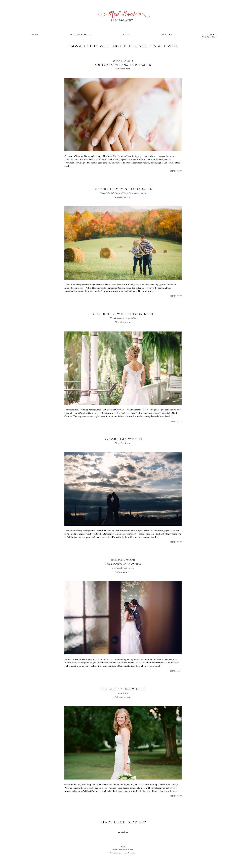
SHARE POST (176, 171)
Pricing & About (81, 34)
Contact (208, 34)
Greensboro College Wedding (123, 691)
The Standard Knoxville (123, 564)
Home (35, 34)
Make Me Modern (130, 853)
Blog (126, 34)
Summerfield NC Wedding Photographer (123, 316)
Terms (123, 846)
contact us (123, 831)
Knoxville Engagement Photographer (123, 191)
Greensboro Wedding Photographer (123, 63)
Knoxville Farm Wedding (123, 439)
